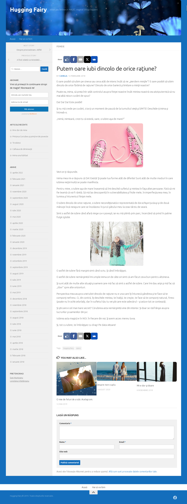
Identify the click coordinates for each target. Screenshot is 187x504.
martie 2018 (17, 349)
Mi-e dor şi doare (145, 385)
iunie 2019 (16, 286)
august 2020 (17, 204)
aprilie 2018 (17, 343)
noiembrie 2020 (19, 191)
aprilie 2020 (17, 223)
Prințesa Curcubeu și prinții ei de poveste (30, 136)
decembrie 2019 (19, 248)
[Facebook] (73, 59)
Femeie (60, 46)
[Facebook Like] (66, 59)
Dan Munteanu (16, 378)
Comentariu (65, 423)
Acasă (12, 39)
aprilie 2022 (17, 172)
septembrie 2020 (20, 198)
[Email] (80, 59)
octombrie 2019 (19, 261)
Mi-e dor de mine (19, 130)
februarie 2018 (18, 355)
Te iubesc (16, 143)
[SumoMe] (94, 59)
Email (122, 442)
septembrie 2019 (20, 267)
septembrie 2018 (20, 311)
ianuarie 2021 (18, 185)
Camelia (63, 76)
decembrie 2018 (19, 299)
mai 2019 (16, 292)
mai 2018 (16, 336)
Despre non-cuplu (106, 384)
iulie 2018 (16, 324)
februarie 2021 (18, 179)
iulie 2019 (16, 280)
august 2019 (17, 273)
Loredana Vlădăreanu (19, 381)
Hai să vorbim (25, 39)
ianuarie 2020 (18, 242)
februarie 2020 (18, 236)
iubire (78, 348)
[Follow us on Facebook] (175, 498)
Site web (63, 452)
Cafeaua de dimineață (22, 149)
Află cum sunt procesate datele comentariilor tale (133, 471)
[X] (87, 59)
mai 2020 (16, 217)
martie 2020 (17, 229)
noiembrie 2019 (19, 254)
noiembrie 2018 (19, 305)
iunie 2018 (16, 330)
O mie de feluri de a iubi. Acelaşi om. (75, 399)
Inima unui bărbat (20, 155)
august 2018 (17, 317)
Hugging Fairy (28, 9)
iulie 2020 (16, 210)
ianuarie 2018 (18, 362)
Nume (62, 442)
